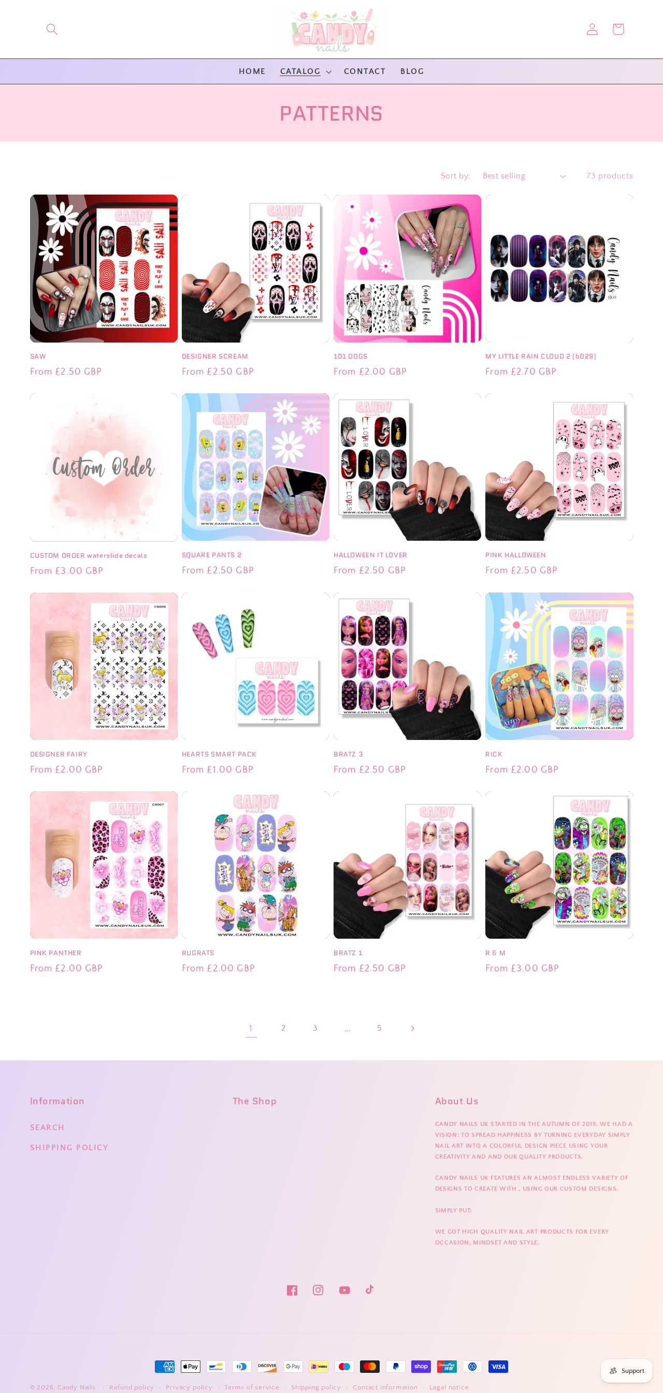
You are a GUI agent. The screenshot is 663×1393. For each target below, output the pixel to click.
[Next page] (412, 1028)
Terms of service (252, 1387)
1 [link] (251, 1028)
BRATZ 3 (348, 754)
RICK (493, 754)
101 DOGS (351, 356)
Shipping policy (316, 1387)
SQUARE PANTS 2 (211, 555)
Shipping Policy (69, 1147)
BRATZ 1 (348, 953)
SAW (38, 356)
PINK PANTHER (56, 953)
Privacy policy (189, 1387)
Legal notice (449, 1387)
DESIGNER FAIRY (59, 754)
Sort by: (456, 176)
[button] (52, 29)
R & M (495, 953)
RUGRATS (198, 953)
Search (47, 1127)
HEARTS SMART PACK (219, 754)
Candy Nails (76, 1387)
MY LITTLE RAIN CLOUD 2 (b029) (540, 356)
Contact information (385, 1387)
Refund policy (131, 1387)
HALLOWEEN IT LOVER (371, 555)
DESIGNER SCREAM (215, 356)
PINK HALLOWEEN (515, 555)
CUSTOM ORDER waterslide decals (89, 556)
